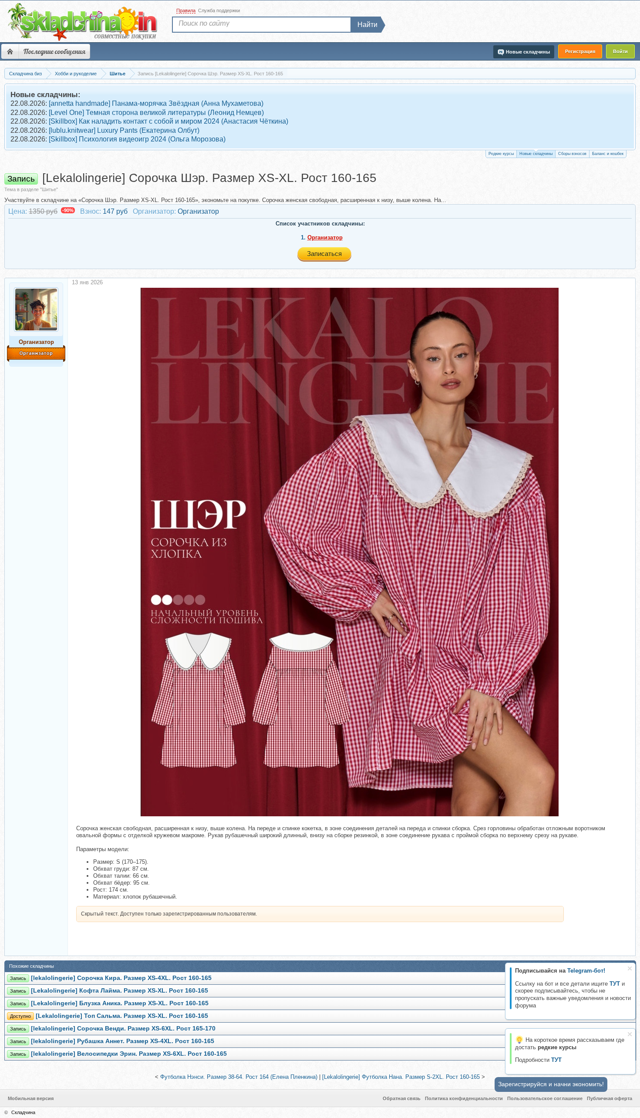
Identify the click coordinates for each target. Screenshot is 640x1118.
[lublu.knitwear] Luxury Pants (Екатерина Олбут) (124, 130)
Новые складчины (535, 154)
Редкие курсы (501, 154)
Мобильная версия (31, 1098)
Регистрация (580, 51)
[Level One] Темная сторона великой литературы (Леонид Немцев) (156, 112)
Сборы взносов (572, 154)
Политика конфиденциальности (464, 1098)
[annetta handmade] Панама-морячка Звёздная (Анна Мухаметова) (156, 103)
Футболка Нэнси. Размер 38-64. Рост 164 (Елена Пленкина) (238, 1077)
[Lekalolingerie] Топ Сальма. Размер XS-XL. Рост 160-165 (122, 1016)
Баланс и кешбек (607, 154)
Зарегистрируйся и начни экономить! (551, 1084)
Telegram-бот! (586, 970)
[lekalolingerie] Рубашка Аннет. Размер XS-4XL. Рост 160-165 (122, 1041)
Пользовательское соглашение (545, 1098)
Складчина (23, 1112)
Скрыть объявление (630, 968)
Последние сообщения (54, 51)
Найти (367, 24)
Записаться (324, 253)
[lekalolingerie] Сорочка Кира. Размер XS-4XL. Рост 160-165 (121, 978)
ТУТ (615, 983)
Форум (10, 51)
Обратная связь (402, 1098)
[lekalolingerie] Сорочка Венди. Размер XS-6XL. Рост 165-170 (123, 1028)
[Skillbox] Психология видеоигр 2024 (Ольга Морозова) (137, 139)
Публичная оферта (609, 1098)
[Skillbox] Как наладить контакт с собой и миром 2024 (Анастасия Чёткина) (168, 121)
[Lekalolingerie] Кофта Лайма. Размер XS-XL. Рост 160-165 (119, 990)
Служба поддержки (219, 10)
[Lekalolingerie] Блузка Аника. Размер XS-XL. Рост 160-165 (120, 1003)
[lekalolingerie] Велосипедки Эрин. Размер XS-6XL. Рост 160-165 (129, 1054)
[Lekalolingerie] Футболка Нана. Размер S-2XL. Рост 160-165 (401, 1077)
